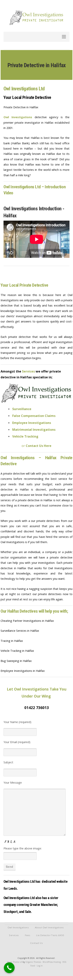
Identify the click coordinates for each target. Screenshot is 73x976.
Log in (40, 965)
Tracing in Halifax (12, 641)
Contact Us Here (38, 446)
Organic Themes (33, 962)
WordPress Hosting (52, 962)
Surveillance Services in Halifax (20, 630)
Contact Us (36, 943)
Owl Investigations (18, 117)
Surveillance (21, 409)
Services (14, 935)
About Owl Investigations (49, 927)
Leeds (13, 888)
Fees (27, 935)
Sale (28, 912)
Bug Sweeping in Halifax (16, 661)
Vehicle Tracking (25, 436)
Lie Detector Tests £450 (50, 935)
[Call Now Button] (9, 967)
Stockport (11, 912)
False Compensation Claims (33, 416)
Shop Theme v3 (14, 962)
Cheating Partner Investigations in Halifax (27, 621)
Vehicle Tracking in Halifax (17, 651)
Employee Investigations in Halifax (23, 671)
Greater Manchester (43, 905)
